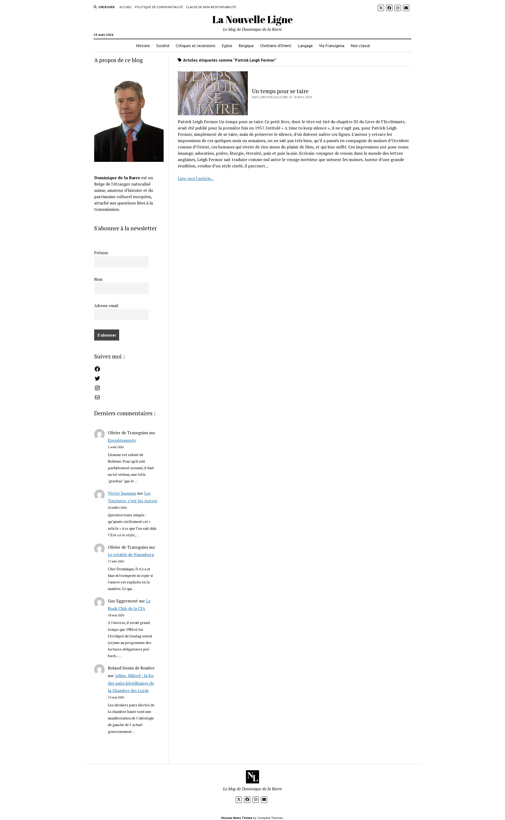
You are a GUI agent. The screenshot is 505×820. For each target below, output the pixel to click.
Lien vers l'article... (196, 178)
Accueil (125, 7)
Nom (98, 279)
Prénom (101, 252)
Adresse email (106, 305)
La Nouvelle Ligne (252, 19)
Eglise (227, 45)
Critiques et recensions (195, 45)
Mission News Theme (236, 818)
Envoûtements (122, 440)
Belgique (246, 45)
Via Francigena (331, 45)
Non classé (360, 45)
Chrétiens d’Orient (275, 45)
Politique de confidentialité (159, 7)
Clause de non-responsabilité (211, 7)
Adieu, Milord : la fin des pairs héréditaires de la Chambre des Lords (131, 683)
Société (162, 45)
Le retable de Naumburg (131, 554)
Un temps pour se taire (280, 91)
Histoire (143, 45)
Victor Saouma (122, 493)
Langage (305, 45)
